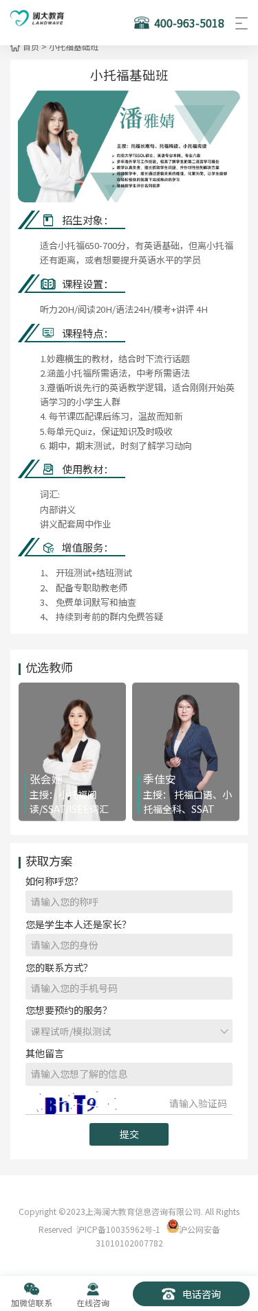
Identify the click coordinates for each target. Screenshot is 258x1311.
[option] (129, 146)
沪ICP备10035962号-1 (118, 1229)
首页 (31, 46)
